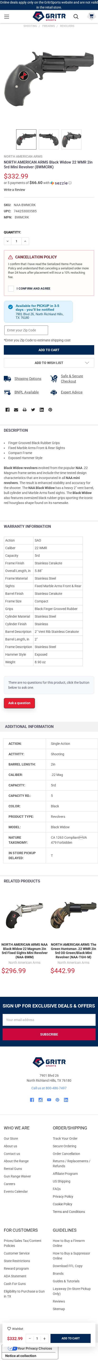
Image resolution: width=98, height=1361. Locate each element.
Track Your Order (65, 1138)
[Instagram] (40, 1100)
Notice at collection (20, 1356)
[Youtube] (49, 1100)
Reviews (59, 1301)
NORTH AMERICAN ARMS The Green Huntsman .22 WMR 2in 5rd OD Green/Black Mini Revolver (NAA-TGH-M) (73, 951)
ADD (65, 1338)
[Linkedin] (41, 409)
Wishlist (17, 1329)
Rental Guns (13, 1169)
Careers (9, 1184)
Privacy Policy (73, 1196)
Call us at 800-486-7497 (49, 1088)
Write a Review (14, 190)
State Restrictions (17, 1261)
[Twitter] (33, 409)
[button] (38, 182)
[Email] (16, 409)
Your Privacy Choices (34, 1348)
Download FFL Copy (68, 1266)
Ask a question (19, 703)
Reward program (16, 1268)
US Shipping (61, 1181)
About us (10, 1146)
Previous (83, 881)
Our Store (11, 1138)
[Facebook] (7, 409)
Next (93, 881)
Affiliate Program (65, 1174)
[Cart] (91, 16)
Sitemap (59, 1309)
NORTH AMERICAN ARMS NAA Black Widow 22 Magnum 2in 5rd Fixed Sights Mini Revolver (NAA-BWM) (24, 951)
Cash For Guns (15, 1284)
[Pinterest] (50, 409)
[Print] (24, 409)
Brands (58, 1273)
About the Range (16, 1161)
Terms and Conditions (73, 1211)
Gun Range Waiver (17, 1176)
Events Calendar (16, 1191)
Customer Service (16, 1253)
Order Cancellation (66, 1154)
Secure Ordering (64, 1146)
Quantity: (12, 232)
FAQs (57, 1189)
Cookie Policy (73, 1204)
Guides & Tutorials (66, 1281)
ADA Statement (15, 1276)
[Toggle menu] (6, 16)
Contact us (12, 1154)
